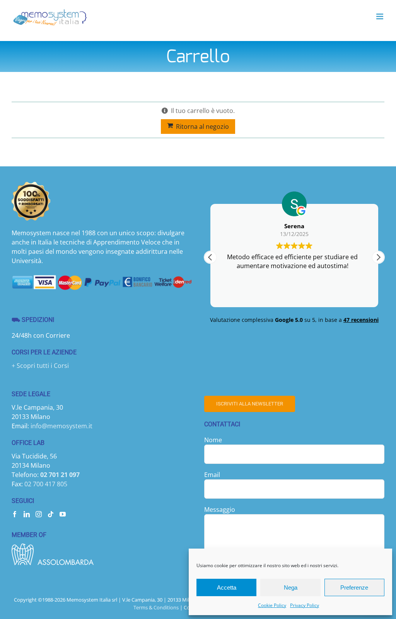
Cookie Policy (272, 605)
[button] (378, 257)
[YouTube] (63, 514)
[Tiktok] (51, 514)
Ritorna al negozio (202, 126)
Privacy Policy (304, 605)
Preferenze (354, 587)
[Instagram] (39, 514)
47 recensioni (361, 319)
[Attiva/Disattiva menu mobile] (380, 16)
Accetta (226, 587)
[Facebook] (15, 514)
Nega (290, 587)
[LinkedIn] (27, 514)
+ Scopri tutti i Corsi (40, 365)
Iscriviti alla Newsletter (249, 404)
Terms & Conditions (156, 607)
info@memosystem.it (61, 426)
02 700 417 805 (45, 484)
